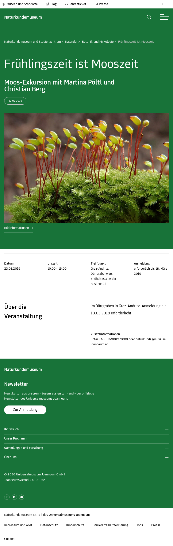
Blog (53, 4)
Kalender (71, 42)
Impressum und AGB (18, 525)
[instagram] (14, 497)
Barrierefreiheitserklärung (110, 525)
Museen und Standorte (22, 4)
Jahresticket (77, 4)
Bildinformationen (17, 228)
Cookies (9, 539)
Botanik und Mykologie (98, 42)
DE (163, 4)
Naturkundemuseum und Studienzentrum (32, 42)
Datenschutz (49, 525)
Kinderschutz (75, 525)
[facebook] (6, 497)
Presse (103, 4)
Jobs (140, 525)
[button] (149, 16)
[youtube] (21, 497)
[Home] (23, 17)
